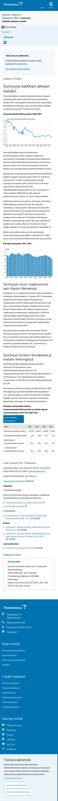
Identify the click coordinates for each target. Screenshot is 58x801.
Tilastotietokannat (11, 688)
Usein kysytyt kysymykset (14, 660)
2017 (16, 18)
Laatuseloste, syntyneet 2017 (19, 547)
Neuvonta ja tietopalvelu (13, 650)
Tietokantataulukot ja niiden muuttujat (23, 502)
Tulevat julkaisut (10, 702)
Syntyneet (7, 18)
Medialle (6, 664)
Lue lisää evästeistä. (13, 778)
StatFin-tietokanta (11, 683)
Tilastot (15, 14)
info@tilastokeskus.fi (37, 471)
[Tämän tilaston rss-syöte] (5, 43)
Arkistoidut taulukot (14, 506)
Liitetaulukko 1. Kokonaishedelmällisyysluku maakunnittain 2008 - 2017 (25, 517)
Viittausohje (14, 561)
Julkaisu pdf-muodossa (14, 481)
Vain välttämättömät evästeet (18, 792)
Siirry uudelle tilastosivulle (18, 68)
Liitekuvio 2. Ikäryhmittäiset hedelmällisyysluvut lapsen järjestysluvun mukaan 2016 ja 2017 (27, 535)
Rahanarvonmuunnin (12, 697)
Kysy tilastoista (9, 655)
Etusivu (5, 14)
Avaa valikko (10, 27)
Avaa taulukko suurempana (10, 419)
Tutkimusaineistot (10, 707)
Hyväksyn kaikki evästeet (16, 785)
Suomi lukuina (8, 692)
